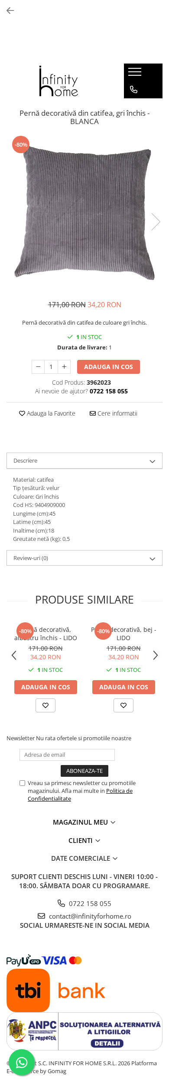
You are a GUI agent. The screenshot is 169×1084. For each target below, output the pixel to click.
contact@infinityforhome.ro (89, 916)
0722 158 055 (89, 903)
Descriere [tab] (25, 460)
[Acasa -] (59, 81)
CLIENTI (81, 840)
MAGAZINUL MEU (81, 822)
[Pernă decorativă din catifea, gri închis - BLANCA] (84, 212)
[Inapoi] (6, 11)
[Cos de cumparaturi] (133, 107)
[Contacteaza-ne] (133, 89)
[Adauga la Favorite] (45, 705)
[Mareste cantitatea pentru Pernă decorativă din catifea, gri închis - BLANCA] (64, 367)
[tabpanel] (84, 212)
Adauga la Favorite (50, 413)
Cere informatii (116, 413)
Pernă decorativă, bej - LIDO (123, 633)
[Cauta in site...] (133, 124)
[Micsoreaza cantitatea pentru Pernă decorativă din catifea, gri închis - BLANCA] (38, 367)
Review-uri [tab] (30, 558)
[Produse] (135, 74)
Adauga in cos (108, 366)
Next (155, 222)
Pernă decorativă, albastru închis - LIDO (45, 633)
